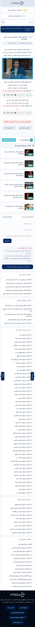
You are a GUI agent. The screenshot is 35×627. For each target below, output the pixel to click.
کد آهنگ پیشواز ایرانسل (15, 10)
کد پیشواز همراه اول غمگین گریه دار (21, 555)
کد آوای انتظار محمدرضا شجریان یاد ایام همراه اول (17, 294)
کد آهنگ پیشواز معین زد (24, 398)
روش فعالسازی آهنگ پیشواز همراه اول (20, 576)
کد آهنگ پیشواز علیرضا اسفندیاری (22, 533)
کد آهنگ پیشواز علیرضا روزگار (23, 342)
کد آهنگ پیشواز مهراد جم (24, 493)
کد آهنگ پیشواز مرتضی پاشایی (23, 472)
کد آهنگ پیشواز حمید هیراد (23, 423)
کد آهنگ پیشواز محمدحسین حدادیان (21, 529)
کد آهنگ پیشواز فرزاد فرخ (24, 409)
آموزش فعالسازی (24, 128)
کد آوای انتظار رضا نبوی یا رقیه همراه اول (20, 320)
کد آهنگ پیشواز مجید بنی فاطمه (22, 512)
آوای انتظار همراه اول (15, 16)
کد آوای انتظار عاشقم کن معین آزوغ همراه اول (15, 38)
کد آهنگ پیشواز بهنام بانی (24, 366)
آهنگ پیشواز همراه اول (25, 544)
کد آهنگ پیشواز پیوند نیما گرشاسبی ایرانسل (19, 280)
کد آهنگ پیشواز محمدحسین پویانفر (21, 515)
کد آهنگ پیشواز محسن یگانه (23, 349)
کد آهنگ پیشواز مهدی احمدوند (23, 440)
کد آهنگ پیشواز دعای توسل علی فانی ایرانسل (18, 287)
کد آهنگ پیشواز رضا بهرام (24, 356)
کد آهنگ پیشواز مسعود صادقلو (22, 433)
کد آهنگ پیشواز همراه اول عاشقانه (21, 583)
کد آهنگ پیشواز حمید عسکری (23, 475)
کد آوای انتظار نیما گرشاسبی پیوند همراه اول (19, 283)
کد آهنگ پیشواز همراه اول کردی (22, 551)
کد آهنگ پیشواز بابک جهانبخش (22, 465)
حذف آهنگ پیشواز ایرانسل (24, 565)
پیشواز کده (27, 28)
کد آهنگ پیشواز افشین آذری (23, 482)
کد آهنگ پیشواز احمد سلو (24, 479)
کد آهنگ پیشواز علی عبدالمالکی (23, 345)
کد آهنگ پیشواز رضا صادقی (24, 412)
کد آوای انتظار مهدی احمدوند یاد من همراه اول (18, 305)
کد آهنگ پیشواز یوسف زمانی (23, 405)
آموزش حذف (8, 128)
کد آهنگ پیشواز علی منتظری (23, 454)
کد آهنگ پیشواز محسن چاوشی (23, 384)
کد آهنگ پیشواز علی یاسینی (23, 338)
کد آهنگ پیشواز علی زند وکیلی (23, 447)
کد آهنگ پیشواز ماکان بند (24, 430)
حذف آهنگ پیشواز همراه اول (23, 569)
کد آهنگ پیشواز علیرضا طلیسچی (22, 451)
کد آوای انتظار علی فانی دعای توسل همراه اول (19, 290)
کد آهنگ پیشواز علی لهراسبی (23, 373)
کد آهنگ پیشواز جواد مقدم (24, 518)
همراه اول (7, 49)
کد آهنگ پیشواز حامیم (25, 489)
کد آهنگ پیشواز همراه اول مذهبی (22, 548)
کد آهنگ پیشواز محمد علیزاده (23, 394)
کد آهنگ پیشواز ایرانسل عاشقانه (22, 586)
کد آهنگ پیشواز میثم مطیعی (23, 504)
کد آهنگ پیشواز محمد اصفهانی (23, 444)
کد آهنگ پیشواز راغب (25, 335)
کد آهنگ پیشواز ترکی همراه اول (23, 562)
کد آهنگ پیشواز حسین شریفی (23, 522)
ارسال (8, 241)
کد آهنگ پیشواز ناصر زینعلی (23, 468)
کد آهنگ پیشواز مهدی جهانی (23, 437)
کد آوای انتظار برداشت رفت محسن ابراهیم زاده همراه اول (18, 315)
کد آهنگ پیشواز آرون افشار (24, 363)
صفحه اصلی (23, 608)
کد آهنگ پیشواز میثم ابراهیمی (23, 416)
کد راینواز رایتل (17, 622)
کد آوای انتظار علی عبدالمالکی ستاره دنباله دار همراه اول (17, 310)
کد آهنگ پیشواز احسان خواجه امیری (21, 461)
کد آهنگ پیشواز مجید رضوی (23, 486)
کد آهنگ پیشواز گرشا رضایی (23, 402)
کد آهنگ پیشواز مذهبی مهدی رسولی (21, 508)
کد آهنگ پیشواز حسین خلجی (23, 526)
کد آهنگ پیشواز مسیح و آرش (23, 380)
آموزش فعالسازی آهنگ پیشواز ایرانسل (20, 579)
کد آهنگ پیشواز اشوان (25, 419)
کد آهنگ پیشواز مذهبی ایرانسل (22, 572)
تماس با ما (11, 608)
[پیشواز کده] (17, 3)
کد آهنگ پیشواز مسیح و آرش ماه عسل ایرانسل (18, 323)
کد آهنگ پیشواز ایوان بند (24, 370)
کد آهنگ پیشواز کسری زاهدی (23, 391)
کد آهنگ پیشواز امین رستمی (23, 388)
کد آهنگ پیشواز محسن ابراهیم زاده (21, 359)
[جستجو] (3, 22)
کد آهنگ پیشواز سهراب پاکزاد (23, 426)
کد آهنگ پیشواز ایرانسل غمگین (22, 558)
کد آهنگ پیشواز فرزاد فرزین (23, 377)
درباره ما (32, 600)
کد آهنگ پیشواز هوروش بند (23, 352)
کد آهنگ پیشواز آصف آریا (24, 458)
